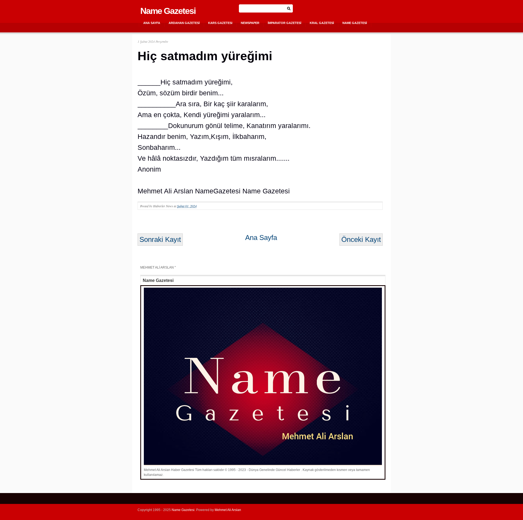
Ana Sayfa (151, 23)
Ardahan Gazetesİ (184, 23)
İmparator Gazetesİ (284, 23)
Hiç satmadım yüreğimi (205, 56)
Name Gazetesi (168, 11)
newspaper (250, 23)
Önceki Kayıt (361, 239)
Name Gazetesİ (354, 23)
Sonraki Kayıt (160, 239)
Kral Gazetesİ (322, 23)
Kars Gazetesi (220, 23)
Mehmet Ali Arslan (228, 510)
